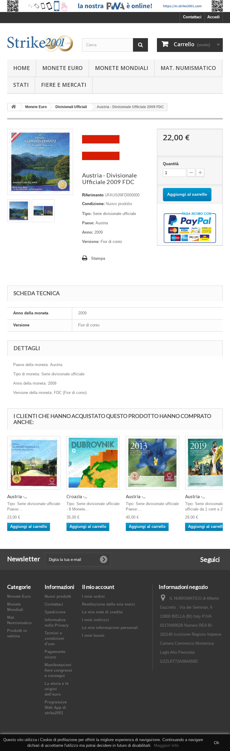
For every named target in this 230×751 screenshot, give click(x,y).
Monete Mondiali (121, 67)
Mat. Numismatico (188, 67)
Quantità (170, 164)
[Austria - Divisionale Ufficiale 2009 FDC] (18, 211)
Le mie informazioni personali (110, 627)
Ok (216, 742)
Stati (21, 84)
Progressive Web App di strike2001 (56, 707)
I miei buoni (93, 635)
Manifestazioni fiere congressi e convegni (58, 670)
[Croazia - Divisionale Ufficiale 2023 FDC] (93, 462)
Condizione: (93, 203)
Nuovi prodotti (58, 596)
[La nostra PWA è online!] (115, 6)
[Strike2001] (40, 43)
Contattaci (192, 17)
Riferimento (93, 195)
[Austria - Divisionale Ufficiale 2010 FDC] (33, 462)
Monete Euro (62, 67)
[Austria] (100, 147)
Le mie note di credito (102, 612)
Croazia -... (76, 496)
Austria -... (17, 496)
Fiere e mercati (63, 84)
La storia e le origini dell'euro (57, 689)
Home (21, 67)
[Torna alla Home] (13, 107)
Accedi (213, 17)
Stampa (98, 258)
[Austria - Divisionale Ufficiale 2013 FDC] (152, 462)
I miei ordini (93, 596)
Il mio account (98, 586)
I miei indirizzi (95, 620)
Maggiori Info (166, 745)
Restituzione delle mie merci (108, 604)
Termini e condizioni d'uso (54, 638)
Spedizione (55, 612)
